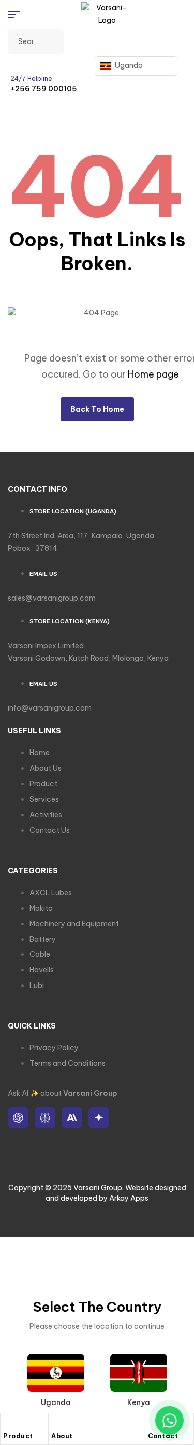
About (62, 1436)
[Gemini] (98, 1117)
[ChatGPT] (18, 1117)
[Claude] (72, 1117)
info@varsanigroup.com (50, 708)
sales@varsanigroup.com (52, 598)
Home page (153, 374)
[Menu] (18, 14)
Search (49, 41)
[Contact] (153, 1424)
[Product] (8, 1424)
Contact (163, 1436)
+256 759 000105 (43, 88)
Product (18, 1436)
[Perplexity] (45, 1117)
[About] (56, 1424)
